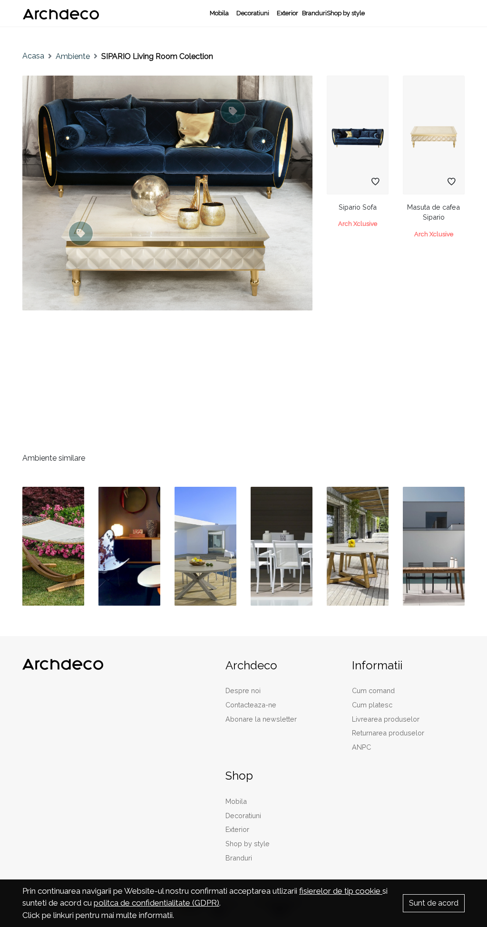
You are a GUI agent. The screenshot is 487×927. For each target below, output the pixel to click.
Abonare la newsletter (261, 719)
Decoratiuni (252, 13)
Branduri (314, 13)
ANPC (361, 747)
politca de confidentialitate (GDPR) (156, 903)
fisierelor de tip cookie (340, 891)
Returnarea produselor (388, 733)
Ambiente (73, 56)
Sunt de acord (433, 903)
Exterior (287, 13)
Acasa (33, 55)
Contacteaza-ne (250, 705)
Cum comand (373, 690)
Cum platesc (372, 705)
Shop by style (346, 13)
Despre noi (243, 690)
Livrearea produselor (385, 719)
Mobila (219, 13)
